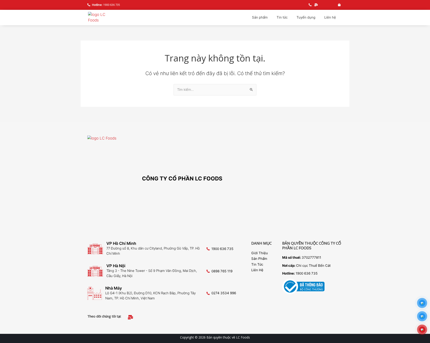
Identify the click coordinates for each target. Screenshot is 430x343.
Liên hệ (330, 17)
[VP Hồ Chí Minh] (95, 249)
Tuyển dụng (306, 17)
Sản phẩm (260, 17)
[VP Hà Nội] (95, 271)
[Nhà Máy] (94, 293)
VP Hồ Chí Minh (121, 243)
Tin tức (282, 17)
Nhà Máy (113, 288)
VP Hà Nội (115, 265)
